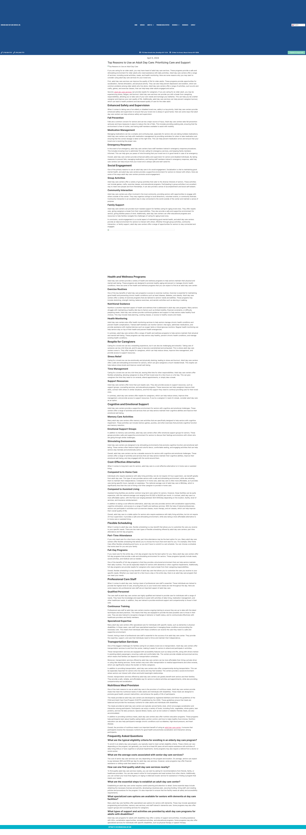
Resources (175, 25)
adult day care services (123, 92)
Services (142, 25)
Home (136, 25)
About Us (149, 25)
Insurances (185, 25)
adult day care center (173, 727)
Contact (193, 25)
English (296, 25)
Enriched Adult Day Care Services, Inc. (11, 25)
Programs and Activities (163, 25)
